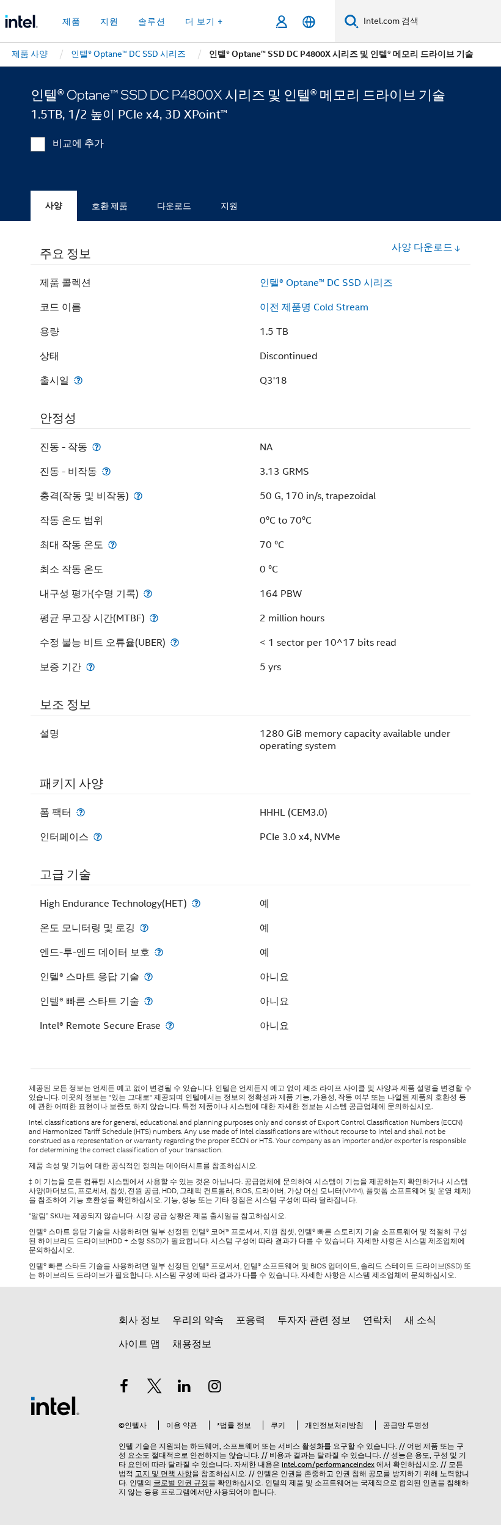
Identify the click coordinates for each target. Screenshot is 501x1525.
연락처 (377, 1320)
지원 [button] (109, 21)
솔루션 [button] (152, 21)
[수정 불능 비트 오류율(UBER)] (174, 642)
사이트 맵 (139, 1344)
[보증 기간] (90, 667)
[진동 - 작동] (96, 447)
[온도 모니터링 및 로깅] (144, 928)
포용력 (250, 1320)
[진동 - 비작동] (106, 471)
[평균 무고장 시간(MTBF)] (154, 618)
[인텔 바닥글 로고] (55, 1405)
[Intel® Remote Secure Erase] (170, 1025)
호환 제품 (110, 205)
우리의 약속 (198, 1320)
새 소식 (420, 1320)
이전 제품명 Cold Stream (314, 307)
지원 (229, 205)
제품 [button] (71, 21)
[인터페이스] (97, 837)
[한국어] (308, 22)
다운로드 (174, 205)
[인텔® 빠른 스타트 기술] (148, 1001)
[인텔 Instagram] (215, 1388)
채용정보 (191, 1344)
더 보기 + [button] (204, 21)
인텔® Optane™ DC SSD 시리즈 (326, 283)
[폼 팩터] (80, 812)
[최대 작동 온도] (112, 544)
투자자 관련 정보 (314, 1320)
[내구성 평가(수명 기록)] (148, 593)
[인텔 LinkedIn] (184, 1388)
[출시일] (78, 380)
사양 (53, 205)
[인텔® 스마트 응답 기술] (148, 976)
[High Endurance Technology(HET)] (196, 903)
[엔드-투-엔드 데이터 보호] (159, 952)
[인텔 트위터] (154, 1388)
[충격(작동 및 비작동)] (138, 496)
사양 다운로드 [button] (422, 247)
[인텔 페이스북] (124, 1388)
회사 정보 (139, 1320)
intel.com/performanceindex (328, 1464)
